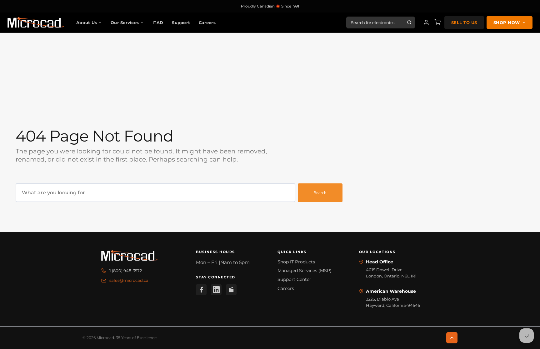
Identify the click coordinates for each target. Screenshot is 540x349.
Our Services (125, 22)
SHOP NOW (506, 22)
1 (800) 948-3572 (125, 270)
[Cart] (437, 22)
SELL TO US (464, 22)
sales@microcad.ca (128, 280)
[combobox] (155, 192)
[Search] (409, 22)
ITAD (157, 22)
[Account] (426, 22)
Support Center (294, 279)
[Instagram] (231, 289)
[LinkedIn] (216, 289)
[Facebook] (201, 289)
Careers (207, 22)
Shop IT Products (296, 262)
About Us (86, 22)
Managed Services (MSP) (305, 270)
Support (181, 22)
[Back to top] (452, 337)
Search (320, 192)
